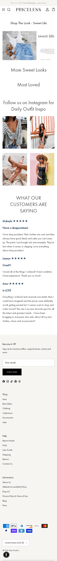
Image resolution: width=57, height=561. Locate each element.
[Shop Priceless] (28, 9)
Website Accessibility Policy (15, 486)
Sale (4, 422)
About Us (7, 482)
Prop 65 (6, 491)
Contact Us (7, 463)
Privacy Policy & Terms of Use (15, 496)
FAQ (5, 445)
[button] (6, 555)
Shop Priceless (14, 550)
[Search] (10, 9)
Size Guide (7, 449)
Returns (6, 459)
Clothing (6, 408)
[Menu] (3, 9)
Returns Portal (8, 440)
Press (5, 505)
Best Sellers (7, 403)
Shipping (7, 454)
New (5, 399)
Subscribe (12, 372)
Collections (8, 413)
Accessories (8, 417)
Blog (5, 500)
